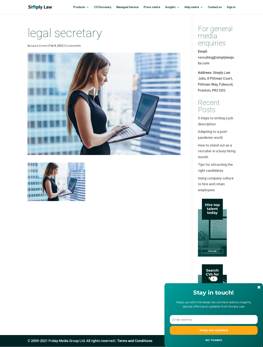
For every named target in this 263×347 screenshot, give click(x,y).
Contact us (215, 7)
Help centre (191, 7)
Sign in (231, 7)
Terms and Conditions (134, 341)
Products (79, 7)
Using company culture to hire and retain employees (216, 184)
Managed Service (127, 7)
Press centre (152, 7)
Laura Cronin (39, 45)
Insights (170, 7)
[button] (214, 292)
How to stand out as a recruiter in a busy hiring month (216, 151)
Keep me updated (214, 330)
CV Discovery (102, 7)
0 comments (73, 45)
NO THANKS (213, 340)
